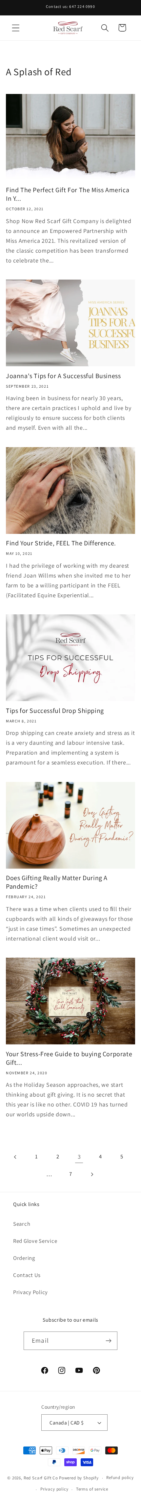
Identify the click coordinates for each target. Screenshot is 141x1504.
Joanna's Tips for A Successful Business (63, 376)
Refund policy (120, 1477)
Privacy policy (54, 1489)
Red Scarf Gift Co (41, 1478)
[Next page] (91, 1174)
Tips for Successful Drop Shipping (55, 710)
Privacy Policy (30, 1292)
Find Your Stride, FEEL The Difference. (61, 543)
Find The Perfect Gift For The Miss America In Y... (67, 194)
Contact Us (27, 1275)
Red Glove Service (35, 1240)
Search (21, 1223)
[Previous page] (15, 1157)
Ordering (24, 1258)
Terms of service (92, 1489)
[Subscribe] (108, 1341)
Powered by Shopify (79, 1478)
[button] (16, 27)
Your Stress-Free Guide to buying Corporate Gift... (69, 1058)
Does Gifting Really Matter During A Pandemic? (57, 882)
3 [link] (79, 1156)
